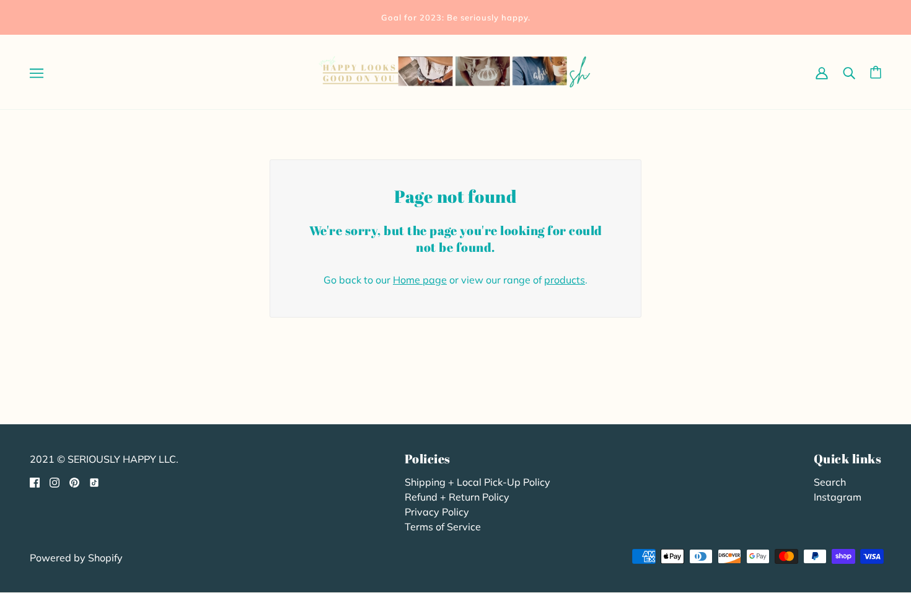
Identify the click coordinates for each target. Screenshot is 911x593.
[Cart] (875, 72)
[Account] (822, 72)
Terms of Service (443, 526)
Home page (420, 280)
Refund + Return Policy (457, 497)
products (564, 280)
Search (830, 482)
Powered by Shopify (76, 557)
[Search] (849, 72)
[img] (35, 481)
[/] (455, 71)
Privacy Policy (437, 512)
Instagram (837, 497)
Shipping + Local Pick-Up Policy (477, 482)
